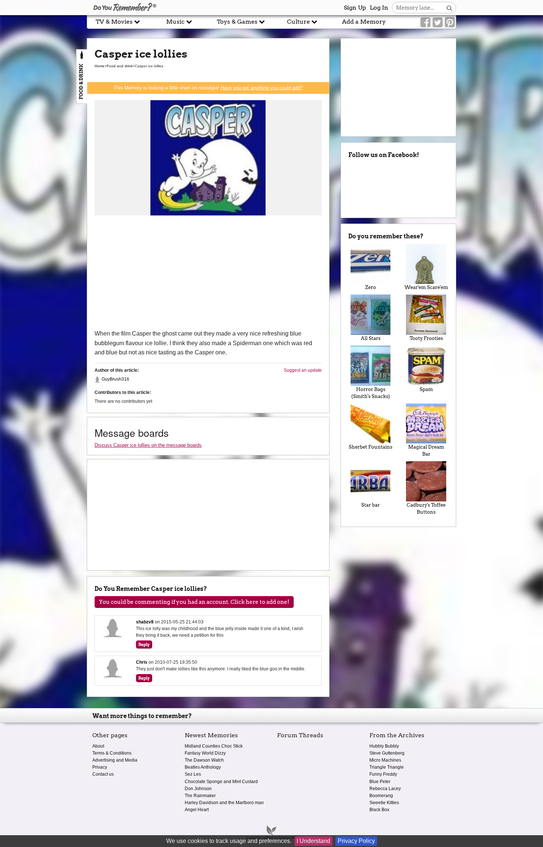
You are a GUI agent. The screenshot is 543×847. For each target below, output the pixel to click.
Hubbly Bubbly (384, 746)
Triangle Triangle (386, 767)
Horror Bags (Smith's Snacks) (370, 393)
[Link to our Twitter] (438, 22)
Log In (379, 7)
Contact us (103, 774)
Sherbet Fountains (370, 447)
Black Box (379, 809)
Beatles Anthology (203, 767)
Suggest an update (303, 370)
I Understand (313, 841)
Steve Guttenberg (386, 753)
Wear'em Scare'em (426, 287)
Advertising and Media (114, 760)
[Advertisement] (208, 273)
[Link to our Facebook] (425, 22)
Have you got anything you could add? (262, 88)
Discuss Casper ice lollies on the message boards (148, 445)
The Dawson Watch (204, 760)
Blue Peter (379, 781)
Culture (299, 21)
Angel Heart (197, 809)
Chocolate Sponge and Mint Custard (221, 781)
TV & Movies (115, 21)
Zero (370, 287)
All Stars (370, 338)
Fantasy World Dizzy (205, 753)
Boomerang (381, 795)
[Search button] (449, 7)
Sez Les (193, 774)
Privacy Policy (356, 841)
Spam (426, 389)
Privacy (99, 767)
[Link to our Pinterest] (450, 22)
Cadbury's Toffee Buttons (426, 508)
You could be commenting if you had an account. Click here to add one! (194, 602)
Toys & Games (238, 21)
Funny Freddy (383, 774)
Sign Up (355, 7)
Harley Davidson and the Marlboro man (224, 802)
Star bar (370, 505)
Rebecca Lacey (385, 788)
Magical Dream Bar (426, 450)
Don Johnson (198, 788)
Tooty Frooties (426, 338)
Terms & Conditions (112, 753)
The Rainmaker (200, 795)
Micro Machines (385, 760)
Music (176, 21)
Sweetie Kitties (384, 802)
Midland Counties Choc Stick (214, 746)
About (98, 746)
